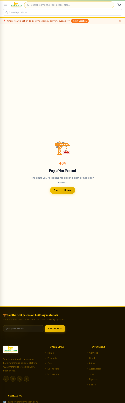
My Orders (52, 373)
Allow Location (80, 21)
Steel (91, 358)
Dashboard (52, 368)
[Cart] (119, 5)
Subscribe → (55, 328)
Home (49, 352)
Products (51, 358)
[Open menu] (5, 5)
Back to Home (62, 190)
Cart (48, 363)
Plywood (92, 379)
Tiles (90, 373)
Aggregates (94, 368)
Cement (92, 352)
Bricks (91, 363)
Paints (91, 384)
